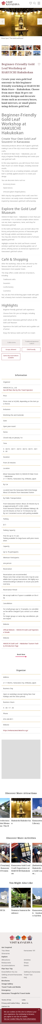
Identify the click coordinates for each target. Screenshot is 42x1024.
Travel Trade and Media (11, 987)
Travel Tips (28, 975)
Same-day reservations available (10, 357)
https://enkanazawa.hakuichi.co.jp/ (15, 730)
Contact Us (6, 1006)
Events (26, 965)
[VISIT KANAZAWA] (10, 4)
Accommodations (8, 965)
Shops (26, 963)
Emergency (6, 990)
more (13, 799)
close (39, 1010)
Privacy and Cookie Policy (11, 1003)
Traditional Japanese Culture (32, 342)
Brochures (6, 981)
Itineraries (6, 953)
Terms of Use (6, 1000)
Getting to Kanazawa (32, 972)
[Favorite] (30, 3)
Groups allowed (11, 349)
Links (24, 1000)
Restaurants (6, 963)
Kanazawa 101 (29, 950)
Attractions (6, 960)
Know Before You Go (9, 972)
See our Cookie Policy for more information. (20, 1019)
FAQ (25, 977)
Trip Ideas (6, 950)
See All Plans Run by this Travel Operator (18, 390)
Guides (4, 977)
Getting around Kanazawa (12, 975)
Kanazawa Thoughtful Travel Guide (16, 993)
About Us (25, 1003)
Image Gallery (7, 984)
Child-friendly (31, 349)
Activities (27, 960)
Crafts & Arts (11, 342)
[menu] (39, 3)
